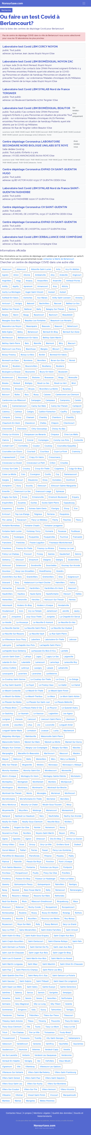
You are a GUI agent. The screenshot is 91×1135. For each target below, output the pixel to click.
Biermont (50, 343)
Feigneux (38, 514)
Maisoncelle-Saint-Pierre (52, 736)
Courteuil (31, 451)
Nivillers (68, 821)
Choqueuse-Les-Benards (35, 434)
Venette (66, 1049)
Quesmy (5, 884)
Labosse (72, 639)
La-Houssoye (22, 622)
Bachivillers (44, 303)
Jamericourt (51, 611)
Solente (68, 1004)
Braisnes (36, 377)
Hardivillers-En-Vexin (53, 588)
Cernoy (18, 417)
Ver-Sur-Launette (9, 1055)
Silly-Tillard (55, 1004)
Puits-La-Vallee (67, 878)
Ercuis (24, 497)
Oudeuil (77, 844)
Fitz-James (7, 520)
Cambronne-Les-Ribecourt (14, 400)
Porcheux (6, 873)
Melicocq (17, 759)
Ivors (21, 611)
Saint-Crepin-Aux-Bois (64, 935)
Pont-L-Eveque (65, 861)
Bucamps (67, 389)
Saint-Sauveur (8, 981)
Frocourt (28, 554)
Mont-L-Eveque (9, 776)
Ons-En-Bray (55, 839)
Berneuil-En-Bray (50, 332)
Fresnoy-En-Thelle (24, 548)
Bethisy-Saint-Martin (52, 337)
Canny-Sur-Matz (38, 406)
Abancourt (7, 269)
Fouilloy (5, 537)
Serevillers (51, 998)
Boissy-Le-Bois (27, 354)
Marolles (76, 747)
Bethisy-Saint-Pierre (11, 343)
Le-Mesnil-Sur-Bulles (11, 696)
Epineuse (60, 491)
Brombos (6, 389)
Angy (18, 280)
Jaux (4, 616)
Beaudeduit (67, 315)
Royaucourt (7, 924)
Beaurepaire (31, 326)
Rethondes (59, 895)
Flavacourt (22, 520)
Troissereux (49, 1032)
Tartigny (70, 1009)
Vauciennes (78, 1044)
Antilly (5, 286)
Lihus (30, 725)
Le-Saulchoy (7, 713)
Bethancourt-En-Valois (28, 337)
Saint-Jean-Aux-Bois (62, 947)
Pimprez (48, 856)
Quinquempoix (43, 884)
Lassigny (38, 668)
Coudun (36, 446)
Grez (61, 577)
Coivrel (30, 440)
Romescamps (8, 913)
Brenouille (72, 377)
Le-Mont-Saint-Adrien (70, 696)
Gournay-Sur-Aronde (70, 565)
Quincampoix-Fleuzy (23, 884)
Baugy (26, 315)
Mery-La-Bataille (67, 759)
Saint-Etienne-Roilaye (58, 941)
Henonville (22, 599)
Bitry (61, 343)
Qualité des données (62, 1113)
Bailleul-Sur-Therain (10, 309)
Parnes (34, 850)
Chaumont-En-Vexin (11, 423)
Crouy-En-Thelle (42, 468)
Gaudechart (64, 554)
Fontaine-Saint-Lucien (12, 531)
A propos (27, 1113)
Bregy (61, 377)
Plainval (5, 861)
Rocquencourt (68, 907)
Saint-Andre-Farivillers (51, 930)
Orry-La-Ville (46, 844)
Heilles (79, 594)
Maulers (76, 753)
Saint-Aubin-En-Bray (11, 935)
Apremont (28, 286)
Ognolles (16, 839)
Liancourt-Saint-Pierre (51, 719)
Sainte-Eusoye (48, 987)
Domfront (70, 480)
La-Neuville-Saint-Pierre (35, 628)
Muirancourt (51, 810)
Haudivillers (7, 594)
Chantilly (70, 417)
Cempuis (6, 417)
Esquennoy (7, 508)
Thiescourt (68, 1015)
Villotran (19, 1095)
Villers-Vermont (49, 1089)
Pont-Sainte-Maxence (12, 867)
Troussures (25, 1038)
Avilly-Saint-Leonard (61, 298)
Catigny (30, 411)
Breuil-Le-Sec (43, 383)
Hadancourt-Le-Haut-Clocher (37, 582)
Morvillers (64, 799)
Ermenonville (38, 497)
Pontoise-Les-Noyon (49, 867)
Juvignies (50, 616)
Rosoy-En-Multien (50, 913)
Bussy (36, 394)
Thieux (31, 1021)
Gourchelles (51, 565)
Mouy (68, 804)
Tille (28, 1026)
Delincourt (18, 480)
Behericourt (72, 326)
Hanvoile (21, 588)
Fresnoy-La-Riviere (45, 548)
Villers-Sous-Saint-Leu (12, 1083)
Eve (75, 508)
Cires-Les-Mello (71, 434)
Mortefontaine (8, 799)
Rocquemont (51, 907)
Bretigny (28, 383)
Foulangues (19, 537)
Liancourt (31, 719)
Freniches (20, 542)
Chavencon (30, 423)
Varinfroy (50, 1044)
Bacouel (57, 303)
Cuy (57, 474)
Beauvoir (58, 326)
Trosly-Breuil (65, 1032)
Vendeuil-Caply (51, 1049)
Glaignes (47, 559)
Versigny (28, 1061)
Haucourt (72, 588)
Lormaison (31, 730)
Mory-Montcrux (9, 804)
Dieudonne (33, 480)
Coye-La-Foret (60, 451)
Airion (16, 275)
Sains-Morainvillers (27, 930)
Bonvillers (41, 360)
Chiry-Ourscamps (39, 428)
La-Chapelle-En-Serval (70, 616)
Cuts (23, 474)
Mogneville (27, 765)
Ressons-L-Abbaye (20, 895)
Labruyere (6, 645)
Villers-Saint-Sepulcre (55, 1078)
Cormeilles (23, 446)
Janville (65, 611)
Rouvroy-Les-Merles (50, 918)
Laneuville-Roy (70, 662)
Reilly (48, 890)
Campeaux (50, 400)
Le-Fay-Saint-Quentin (11, 685)
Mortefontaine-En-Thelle (31, 799)
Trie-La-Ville (34, 1032)
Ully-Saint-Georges (55, 1038)
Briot (74, 383)
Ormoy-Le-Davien (74, 839)
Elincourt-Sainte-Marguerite (63, 485)
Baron (15, 315)
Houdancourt (8, 611)
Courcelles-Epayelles (66, 446)
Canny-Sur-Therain (59, 406)
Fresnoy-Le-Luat (66, 548)
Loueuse (44, 730)
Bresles (5, 383)
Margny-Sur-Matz (60, 747)
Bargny (5, 315)
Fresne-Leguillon (37, 542)
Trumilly (37, 1038)
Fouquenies (34, 537)
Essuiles (20, 508)
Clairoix (5, 440)
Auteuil (63, 292)
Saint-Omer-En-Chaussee (71, 964)
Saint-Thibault (42, 981)
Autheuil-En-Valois (10, 298)
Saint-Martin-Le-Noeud (61, 958)
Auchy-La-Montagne (11, 292)
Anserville (57, 280)
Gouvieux (6, 571)
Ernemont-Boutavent (58, 497)
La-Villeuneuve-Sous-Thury (14, 639)
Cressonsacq (54, 457)
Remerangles (76, 890)
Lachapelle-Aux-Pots (25, 645)
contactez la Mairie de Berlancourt (58, 259)
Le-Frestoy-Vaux (46, 685)
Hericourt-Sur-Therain (54, 599)
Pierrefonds (34, 856)
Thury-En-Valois (72, 1021)
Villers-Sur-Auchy (35, 1083)
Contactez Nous (13, 1113)
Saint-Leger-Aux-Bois (38, 952)
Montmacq (22, 787)
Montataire (75, 776)
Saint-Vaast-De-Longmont (65, 981)
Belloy (20, 332)
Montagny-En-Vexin (30, 776)
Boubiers (16, 366)
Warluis (18, 1101)
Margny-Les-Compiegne (36, 747)
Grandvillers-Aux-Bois (12, 577)
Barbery (72, 309)
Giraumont (33, 559)
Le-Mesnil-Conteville (11, 690)
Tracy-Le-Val (69, 1026)
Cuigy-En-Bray (75, 468)
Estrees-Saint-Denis (38, 508)
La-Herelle (6, 622)
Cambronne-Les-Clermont (67, 394)
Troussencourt (8, 1038)
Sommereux (7, 1009)
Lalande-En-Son (9, 662)
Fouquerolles (49, 537)
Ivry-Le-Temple (35, 611)
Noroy (62, 827)
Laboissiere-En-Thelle (54, 639)
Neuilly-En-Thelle (9, 821)
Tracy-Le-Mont (52, 1026)
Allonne (26, 275)
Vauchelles (63, 1044)
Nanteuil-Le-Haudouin (25, 816)
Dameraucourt (70, 474)
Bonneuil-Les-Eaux (10, 360)
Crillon (52, 463)
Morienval (55, 793)
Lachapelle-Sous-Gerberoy (14, 651)
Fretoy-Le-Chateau (10, 554)
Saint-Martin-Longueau (12, 964)
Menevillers (41, 759)
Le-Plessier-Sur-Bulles (12, 702)
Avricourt (6, 303)
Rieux (75, 901)
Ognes (5, 839)
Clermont (18, 440)
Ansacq (29, 280)
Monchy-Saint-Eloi (31, 770)
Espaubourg (69, 503)
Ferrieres (51, 514)
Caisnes (47, 394)
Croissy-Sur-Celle (10, 468)
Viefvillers (49, 1061)
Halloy (72, 582)
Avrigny (18, 303)
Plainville (18, 861)
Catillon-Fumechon (47, 411)
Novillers (27, 833)
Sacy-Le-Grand (69, 924)
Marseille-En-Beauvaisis (28, 753)
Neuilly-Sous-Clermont (32, 821)
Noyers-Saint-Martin (45, 833)
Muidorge (37, 810)
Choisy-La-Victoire (10, 434)
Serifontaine (66, 998)
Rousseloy (6, 918)
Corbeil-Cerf (8, 446)
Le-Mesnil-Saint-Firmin (58, 690)
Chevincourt (69, 423)
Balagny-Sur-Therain (55, 309)
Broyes (31, 389)
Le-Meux (51, 696)
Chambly (43, 417)
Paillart (23, 850)
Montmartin (37, 787)
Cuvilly (48, 474)
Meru (53, 759)
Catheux (18, 411)
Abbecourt (21, 269)
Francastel (77, 537)
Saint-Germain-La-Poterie (13, 947)
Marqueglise (7, 753)
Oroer (21, 844)
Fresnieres (6, 548)
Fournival (64, 537)
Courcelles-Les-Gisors (12, 451)
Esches (34, 503)
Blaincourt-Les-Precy (11, 349)
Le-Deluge (73, 679)
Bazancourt (39, 315)
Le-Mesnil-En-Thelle (34, 690)
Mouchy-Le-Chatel (29, 804)
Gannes (51, 554)
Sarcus (30, 992)
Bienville (37, 343)
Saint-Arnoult (72, 930)
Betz (27, 343)
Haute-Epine (35, 594)
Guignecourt (73, 577)
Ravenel (15, 890)
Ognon (28, 839)
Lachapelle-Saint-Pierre (50, 645)
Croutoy (26, 468)
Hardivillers (35, 588)
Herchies (35, 599)
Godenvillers (73, 559)
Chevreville (7, 428)
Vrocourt (54, 1095)
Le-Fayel (30, 685)
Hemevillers (7, 599)
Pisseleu (60, 856)
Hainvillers (60, 582)
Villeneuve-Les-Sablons (50, 1066)
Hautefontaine (52, 594)
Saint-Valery (32, 987)
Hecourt (67, 594)
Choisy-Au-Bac (58, 428)
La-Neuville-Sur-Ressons (13, 634)
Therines (20, 1015)
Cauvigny (76, 411)
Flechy (55, 520)
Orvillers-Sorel (62, 844)
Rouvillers (32, 918)
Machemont (69, 730)
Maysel (5, 759)
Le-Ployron (52, 708)
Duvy (18, 485)
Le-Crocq (60, 679)
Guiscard (6, 582)
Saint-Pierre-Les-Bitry (52, 970)
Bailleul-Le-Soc (73, 303)
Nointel (37, 827)
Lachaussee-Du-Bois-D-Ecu (43, 651)
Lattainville (63, 668)
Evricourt (6, 514)
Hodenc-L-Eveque (45, 605)
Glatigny (59, 559)
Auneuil (51, 292)
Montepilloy (7, 782)
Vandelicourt (22, 1044)
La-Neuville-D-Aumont (43, 622)
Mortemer (51, 799)
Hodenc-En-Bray (24, 605)
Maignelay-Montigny (11, 736)
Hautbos (21, 594)
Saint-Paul (6, 970)
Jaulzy (77, 611)
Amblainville (40, 275)
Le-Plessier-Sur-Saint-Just (38, 702)
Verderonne (66, 1055)
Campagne (36, 400)
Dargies (5, 480)
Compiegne (43, 440)
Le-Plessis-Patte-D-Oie (31, 708)
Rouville (19, 918)
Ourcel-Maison (8, 850)
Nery (41, 816)
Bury (27, 394)
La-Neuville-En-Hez (66, 622)
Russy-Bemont (51, 924)
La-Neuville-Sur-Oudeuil (61, 628)
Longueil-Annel (66, 725)
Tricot (4, 1032)
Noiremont (50, 827)
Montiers (52, 782)
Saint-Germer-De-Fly (39, 947)
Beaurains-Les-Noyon (11, 326)
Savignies (53, 992)
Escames (22, 503)
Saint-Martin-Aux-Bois (36, 958)
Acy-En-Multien (72, 269)
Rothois (78, 913)
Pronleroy (6, 878)
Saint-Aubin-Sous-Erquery (37, 935)
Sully (33, 1009)
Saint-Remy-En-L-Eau (38, 975)
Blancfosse (31, 349)
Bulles (17, 394)
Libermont (70, 719)
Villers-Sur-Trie (30, 1089)
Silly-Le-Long (40, 1004)
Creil (22, 457)
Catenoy (6, 411)
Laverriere (22, 673)
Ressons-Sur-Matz (42, 895)
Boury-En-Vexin (47, 372)
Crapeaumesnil (8, 457)
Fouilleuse (75, 531)
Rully (38, 924)
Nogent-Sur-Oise (21, 827)
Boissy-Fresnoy (9, 354)
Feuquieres (64, 514)
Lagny (38, 656)
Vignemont (7, 1066)
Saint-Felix (77, 941)
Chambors (56, 417)
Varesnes (37, 1044)
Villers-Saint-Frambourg (65, 1072)
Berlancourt (33, 332)
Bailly (38, 309)
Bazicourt (53, 315)
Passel (45, 850)
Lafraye (27, 656)
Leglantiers (53, 713)
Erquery (75, 497)
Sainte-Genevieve (68, 987)
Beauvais (46, 326)
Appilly (16, 286)
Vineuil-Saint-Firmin (36, 1095)
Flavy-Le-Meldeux (39, 520)
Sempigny (67, 992)
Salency (18, 992)
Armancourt (42, 286)
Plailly (71, 856)
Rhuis (24, 901)
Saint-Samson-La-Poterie (63, 975)
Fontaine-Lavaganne (53, 525)
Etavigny (55, 508)
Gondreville (36, 565)
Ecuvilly (29, 485)
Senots (28, 998)
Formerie (49, 531)
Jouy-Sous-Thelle (34, 616)
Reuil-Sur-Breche (9, 901)
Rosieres (23, 913)
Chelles (43, 423)
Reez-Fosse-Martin (32, 890)
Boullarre (60, 366)
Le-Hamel (75, 685)
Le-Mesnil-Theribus (33, 696)
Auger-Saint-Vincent (34, 292)
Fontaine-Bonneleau (11, 525)
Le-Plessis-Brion (9, 708)
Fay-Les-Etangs (22, 514)
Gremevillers (48, 577)
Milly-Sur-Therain (9, 765)
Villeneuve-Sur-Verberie (12, 1072)
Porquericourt (21, 873)
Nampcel (6, 816)
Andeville (63, 275)
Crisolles (64, 463)
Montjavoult (66, 782)
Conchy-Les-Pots (61, 440)
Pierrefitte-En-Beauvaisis (13, 856)
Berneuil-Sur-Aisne (71, 332)
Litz (38, 725)
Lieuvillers (18, 725)
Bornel (5, 366)
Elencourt (42, 485)
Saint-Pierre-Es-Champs (27, 970)
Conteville (78, 440)
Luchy (56, 730)
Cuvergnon (35, 474)
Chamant (30, 417)
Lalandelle (25, 662)
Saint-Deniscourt (35, 941)
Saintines (6, 992)
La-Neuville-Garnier (11, 628)
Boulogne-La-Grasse (11, 372)
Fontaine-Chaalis (32, 525)
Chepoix (55, 423)
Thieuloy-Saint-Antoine (12, 1021)
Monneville (66, 770)
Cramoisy (76, 451)
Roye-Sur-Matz (24, 924)
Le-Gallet (62, 685)
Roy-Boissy (69, 918)
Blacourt (71, 343)
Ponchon (50, 861)
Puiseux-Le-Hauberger (45, 878)
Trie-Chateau (18, 1032)
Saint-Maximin (48, 964)
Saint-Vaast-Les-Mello (12, 987)
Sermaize (6, 1004)
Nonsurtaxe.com (12, 3)
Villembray (30, 1066)
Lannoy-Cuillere (9, 668)
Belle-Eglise (7, 332)
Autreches (27, 298)
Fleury (78, 520)
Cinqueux (55, 434)
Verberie (26, 1055)
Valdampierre (74, 1038)
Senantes (6, 998)
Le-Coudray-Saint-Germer (14, 679)
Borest (72, 360)
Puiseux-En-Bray (23, 878)
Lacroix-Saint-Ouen (11, 656)
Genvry (78, 554)
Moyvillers (23, 810)
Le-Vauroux (38, 713)
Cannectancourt (19, 406)
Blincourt (68, 349)
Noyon (62, 833)
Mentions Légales (42, 1113)
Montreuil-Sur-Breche (57, 787)
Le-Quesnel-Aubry (70, 708)
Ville (18, 1066)
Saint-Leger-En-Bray (62, 952)
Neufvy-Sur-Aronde (72, 816)
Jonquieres (16, 616)
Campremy (65, 400)
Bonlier (42, 354)
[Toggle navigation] (84, 3)
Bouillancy (46, 366)
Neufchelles (54, 816)
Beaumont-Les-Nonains (60, 320)
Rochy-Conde (34, 907)
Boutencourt (7, 377)
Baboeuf (30, 303)
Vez (38, 1061)
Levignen (6, 719)
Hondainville (63, 605)
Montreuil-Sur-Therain (12, 793)
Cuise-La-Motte (9, 474)
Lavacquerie (7, 673)
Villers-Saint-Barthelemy (39, 1072)
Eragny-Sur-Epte (9, 497)
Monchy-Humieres (10, 770)
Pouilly (36, 873)
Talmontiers (56, 1009)
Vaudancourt (8, 1049)
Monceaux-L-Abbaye (72, 765)
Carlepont (77, 406)
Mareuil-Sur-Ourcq (73, 742)
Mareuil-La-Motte (52, 742)
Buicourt (6, 394)
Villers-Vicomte (67, 1089)
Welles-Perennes (47, 1101)
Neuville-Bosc (53, 821)
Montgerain (23, 782)
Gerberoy (6, 559)
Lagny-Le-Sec (52, 656)
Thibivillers (34, 1015)
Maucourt (63, 753)
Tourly (38, 1026)
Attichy (65, 286)
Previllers (66, 873)
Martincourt (49, 753)
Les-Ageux (68, 713)
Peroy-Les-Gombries (62, 850)
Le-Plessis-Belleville (63, 702)
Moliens (40, 765)
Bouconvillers (31, 366)
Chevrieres (22, 428)
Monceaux (53, 765)
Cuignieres (59, 468)
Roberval (20, 907)
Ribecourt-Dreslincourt (42, 901)
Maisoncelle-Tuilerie (11, 742)
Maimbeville (30, 736)
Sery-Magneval (22, 1004)
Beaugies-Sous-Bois (11, 320)
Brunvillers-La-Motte (48, 389)
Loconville (49, 725)
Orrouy (32, 844)
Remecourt (60, 890)
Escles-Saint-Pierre (50, 503)
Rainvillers (59, 884)
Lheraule (19, 719)
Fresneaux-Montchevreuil (60, 542)
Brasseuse (49, 377)
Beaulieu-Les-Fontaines (35, 320)
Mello (28, 759)
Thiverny (42, 1021)
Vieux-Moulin (65, 1061)
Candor (78, 400)
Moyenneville (8, 810)
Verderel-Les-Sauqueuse (45, 1055)
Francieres (6, 542)
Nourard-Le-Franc (10, 833)
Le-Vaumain (23, 713)
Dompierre (7, 485)
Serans (39, 998)
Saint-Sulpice (25, 981)
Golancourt (21, 565)
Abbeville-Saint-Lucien (41, 269)
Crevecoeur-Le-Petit (36, 463)
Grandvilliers (32, 577)
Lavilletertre (51, 673)
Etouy (66, 508)
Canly (4, 406)
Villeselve (6, 1095)
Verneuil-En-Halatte (11, 1061)
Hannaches (7, 588)
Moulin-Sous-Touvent (52, 804)
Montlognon (7, 787)
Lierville (5, 725)
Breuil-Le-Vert (60, 383)
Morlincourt (70, 793)
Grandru (60, 571)
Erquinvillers (7, 503)
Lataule (50, 668)
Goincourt (6, 565)
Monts (29, 793)
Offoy (72, 833)
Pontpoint (67, 867)
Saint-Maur (33, 964)
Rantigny (73, 884)
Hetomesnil (7, 605)
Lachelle (64, 651)
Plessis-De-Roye (34, 861)
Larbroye (25, 668)
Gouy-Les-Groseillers (24, 571)
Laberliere (35, 639)
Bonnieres (28, 360)
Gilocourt (19, 559)
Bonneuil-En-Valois (58, 354)
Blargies (44, 349)
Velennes (36, 1049)
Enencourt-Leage (43, 491)
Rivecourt (6, 907)
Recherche (6, 10)
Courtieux (44, 451)
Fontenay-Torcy (34, 531)
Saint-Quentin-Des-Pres (12, 975)
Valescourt (7, 1044)
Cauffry (63, 411)
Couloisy (48, 446)
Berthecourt (7, 337)
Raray (4, 890)
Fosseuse (62, 531)
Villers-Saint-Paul (32, 1078)
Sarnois (41, 992)
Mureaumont (67, 810)
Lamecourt (40, 662)
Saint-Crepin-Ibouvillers (12, 941)
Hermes (72, 599)
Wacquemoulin (69, 1095)
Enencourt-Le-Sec (22, 491)
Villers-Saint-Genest (11, 1078)
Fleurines (67, 520)
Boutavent (63, 372)
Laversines (36, 673)
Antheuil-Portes (73, 280)
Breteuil (16, 383)
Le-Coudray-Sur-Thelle (40, 679)
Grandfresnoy (45, 571)
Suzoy (43, 1009)
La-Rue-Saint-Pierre (58, 634)
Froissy (40, 554)
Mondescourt (51, 770)
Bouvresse (22, 377)
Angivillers (6, 280)
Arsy (55, 286)
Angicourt (77, 275)
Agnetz (5, 275)
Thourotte (55, 1021)
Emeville (6, 491)
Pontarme (30, 867)
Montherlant (38, 782)
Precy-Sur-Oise (50, 873)
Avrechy (79, 298)
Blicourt (55, 349)
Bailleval (28, 309)
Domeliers (56, 480)
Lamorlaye (54, 662)
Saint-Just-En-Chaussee (13, 952)
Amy (53, 275)
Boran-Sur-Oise (57, 360)
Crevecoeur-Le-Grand (12, 463)
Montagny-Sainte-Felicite (54, 776)
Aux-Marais (42, 298)
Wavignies (30, 1101)
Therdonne (7, 1015)
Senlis (17, 998)
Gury (17, 582)
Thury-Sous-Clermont (12, 1026)
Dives (45, 480)
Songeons (22, 1009)
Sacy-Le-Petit (8, 930)
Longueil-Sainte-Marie (12, 730)
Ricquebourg (62, 901)
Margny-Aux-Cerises (11, 747)
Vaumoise (22, 1049)
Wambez (6, 1101)
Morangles (41, 793)
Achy (58, 269)
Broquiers (19, 389)
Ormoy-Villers (8, 844)
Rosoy (34, 913)
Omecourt (40, 839)
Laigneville (68, 656)
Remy (4, 895)
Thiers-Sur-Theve (51, 1015)
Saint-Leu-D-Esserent (11, 958)
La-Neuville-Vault (36, 634)
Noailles (5, 827)
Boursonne (30, 372)
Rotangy (66, 913)
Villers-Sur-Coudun (10, 1089)
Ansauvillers (42, 280)
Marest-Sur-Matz (32, 742)
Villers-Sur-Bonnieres (56, 1083)
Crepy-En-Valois (36, 457)
